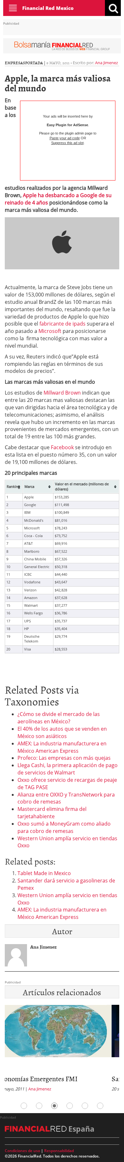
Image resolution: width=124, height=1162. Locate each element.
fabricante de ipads (62, 323)
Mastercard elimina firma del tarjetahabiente (51, 812)
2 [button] (39, 1106)
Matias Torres (85, 1089)
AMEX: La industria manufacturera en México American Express (62, 747)
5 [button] (85, 1106)
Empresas (15, 62)
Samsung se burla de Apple (69, 1078)
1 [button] (24, 1106)
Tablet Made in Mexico (44, 873)
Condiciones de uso (22, 1150)
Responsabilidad (59, 1150)
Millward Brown (62, 392)
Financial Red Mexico (48, 8)
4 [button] (69, 1106)
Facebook (62, 447)
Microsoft (49, 331)
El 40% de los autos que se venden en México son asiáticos (62, 732)
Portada (34, 62)
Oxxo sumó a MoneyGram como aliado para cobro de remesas (64, 827)
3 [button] (54, 1106)
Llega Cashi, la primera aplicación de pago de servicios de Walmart (67, 769)
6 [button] (100, 1106)
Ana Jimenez (106, 62)
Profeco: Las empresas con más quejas (64, 757)
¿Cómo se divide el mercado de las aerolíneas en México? (58, 718)
